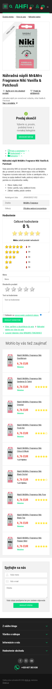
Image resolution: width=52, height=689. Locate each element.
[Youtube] (31, 660)
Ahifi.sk (27, 680)
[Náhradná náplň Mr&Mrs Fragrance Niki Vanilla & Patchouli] (26, 46)
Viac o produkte (9, 103)
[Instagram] (26, 660)
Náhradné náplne (35, 17)
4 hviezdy (26, 289)
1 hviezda (7, 289)
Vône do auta (21, 17)
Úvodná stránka (8, 17)
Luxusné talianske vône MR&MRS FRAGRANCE (23, 333)
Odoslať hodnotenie (13, 320)
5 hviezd (32, 289)
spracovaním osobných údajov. (27, 315)
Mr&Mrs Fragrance (30, 203)
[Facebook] (20, 660)
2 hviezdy (14, 289)
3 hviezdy (20, 289)
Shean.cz (6, 683)
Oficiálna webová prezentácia (34, 208)
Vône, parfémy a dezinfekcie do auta (19, 326)
